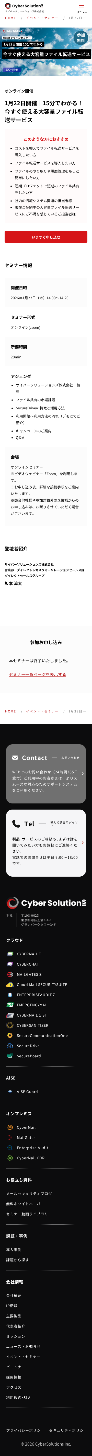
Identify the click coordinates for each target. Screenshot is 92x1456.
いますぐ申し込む (46, 237)
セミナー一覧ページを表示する (37, 674)
